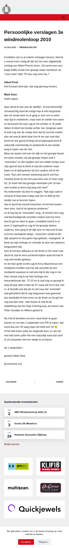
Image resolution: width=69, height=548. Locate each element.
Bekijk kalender (12, 444)
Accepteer (26, 542)
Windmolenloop (28, 47)
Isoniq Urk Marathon (25, 423)
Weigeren (43, 542)
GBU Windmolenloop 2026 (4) (30, 412)
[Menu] (63, 17)
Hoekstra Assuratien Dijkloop (30, 434)
